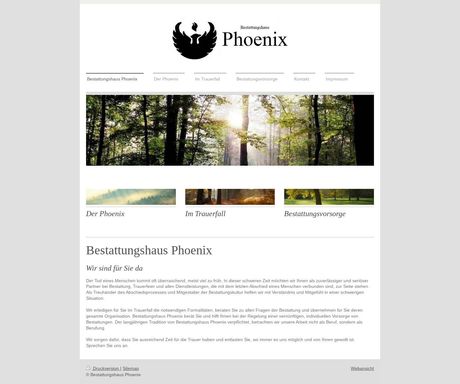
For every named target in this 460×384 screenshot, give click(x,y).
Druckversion (106, 368)
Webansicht (362, 368)
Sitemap (131, 368)
